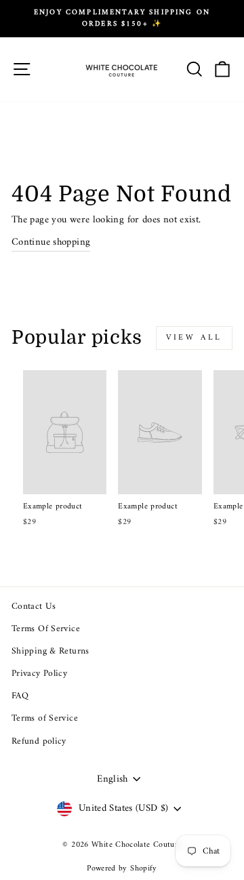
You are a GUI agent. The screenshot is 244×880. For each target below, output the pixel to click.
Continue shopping (51, 243)
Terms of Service (45, 719)
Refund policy (39, 742)
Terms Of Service (46, 629)
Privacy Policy (39, 674)
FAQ (20, 696)
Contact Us (34, 607)
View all (194, 338)
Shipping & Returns (50, 651)
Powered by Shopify (122, 869)
